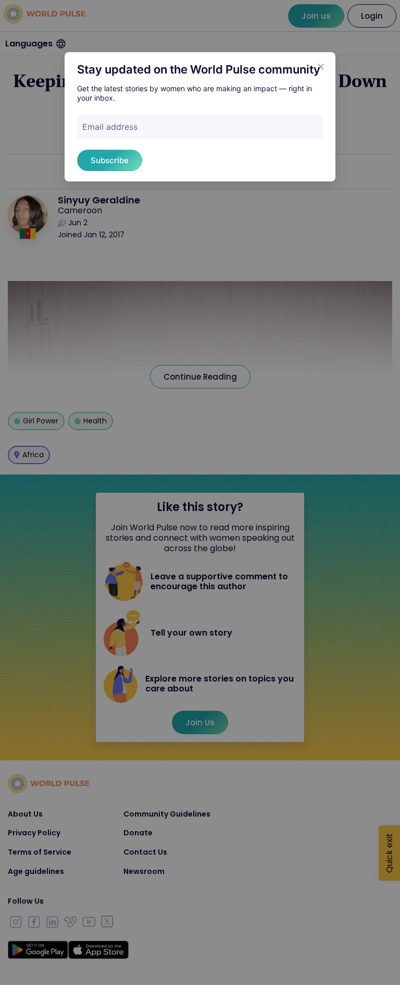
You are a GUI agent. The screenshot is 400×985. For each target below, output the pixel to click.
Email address (110, 126)
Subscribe (110, 160)
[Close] (320, 66)
